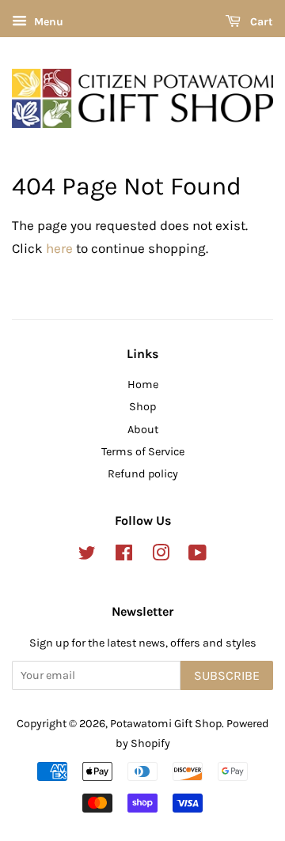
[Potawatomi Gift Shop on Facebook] (124, 556)
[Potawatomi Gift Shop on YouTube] (197, 556)
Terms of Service (142, 451)
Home (142, 384)
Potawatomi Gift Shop (166, 723)
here (59, 248)
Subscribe (227, 675)
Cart (260, 21)
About (142, 429)
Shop (142, 406)
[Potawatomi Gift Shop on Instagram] (160, 556)
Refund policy (143, 474)
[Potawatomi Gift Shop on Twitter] (87, 556)
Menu (47, 21)
